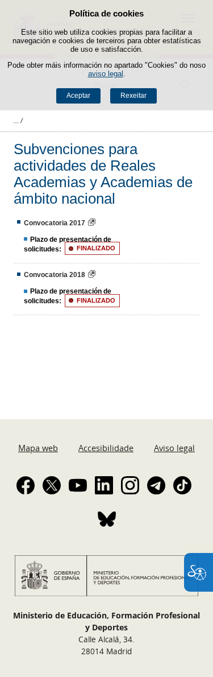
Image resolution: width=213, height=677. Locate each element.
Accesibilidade (105, 447)
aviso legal (105, 73)
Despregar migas (18, 121)
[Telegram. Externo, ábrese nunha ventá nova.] (156, 485)
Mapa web (38, 447)
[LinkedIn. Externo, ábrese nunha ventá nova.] (104, 485)
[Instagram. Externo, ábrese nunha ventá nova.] (130, 485)
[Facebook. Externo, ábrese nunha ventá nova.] (25, 485)
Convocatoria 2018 (54, 275)
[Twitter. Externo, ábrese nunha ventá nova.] (52, 485)
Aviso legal (174, 447)
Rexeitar (133, 96)
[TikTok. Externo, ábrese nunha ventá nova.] (182, 485)
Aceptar (78, 96)
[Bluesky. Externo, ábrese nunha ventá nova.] (107, 519)
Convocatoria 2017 (54, 223)
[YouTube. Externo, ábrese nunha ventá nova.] (78, 485)
